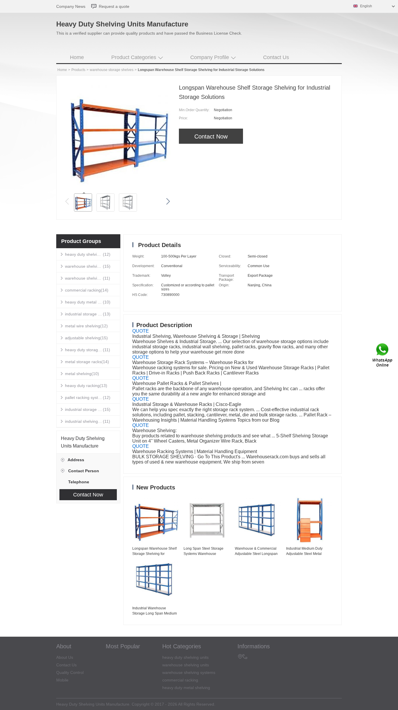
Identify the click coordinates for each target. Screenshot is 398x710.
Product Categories (133, 57)
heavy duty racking (82, 385)
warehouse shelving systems (84, 278)
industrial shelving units (84, 421)
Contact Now (211, 136)
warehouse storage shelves (111, 70)
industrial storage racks (84, 409)
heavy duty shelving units (84, 254)
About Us (64, 657)
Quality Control (70, 672)
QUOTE (140, 331)
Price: (183, 118)
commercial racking (83, 290)
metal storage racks (83, 361)
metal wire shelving (82, 326)
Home (77, 57)
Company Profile (209, 57)
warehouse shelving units (84, 266)
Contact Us (276, 57)
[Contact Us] (383, 355)
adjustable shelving (82, 338)
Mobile (62, 680)
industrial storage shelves (84, 314)
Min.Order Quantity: (194, 110)
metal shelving (78, 373)
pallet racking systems (84, 397)
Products (78, 70)
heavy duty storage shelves (84, 349)
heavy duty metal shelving (84, 302)
